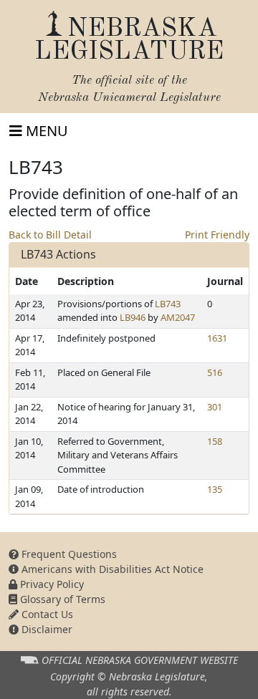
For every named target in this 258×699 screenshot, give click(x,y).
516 (214, 372)
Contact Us (46, 614)
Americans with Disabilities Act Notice (111, 569)
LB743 (168, 303)
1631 (217, 338)
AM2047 (178, 317)
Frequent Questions (68, 554)
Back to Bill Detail (50, 234)
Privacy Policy (50, 584)
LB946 (132, 317)
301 (214, 406)
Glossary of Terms (61, 599)
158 (214, 441)
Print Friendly (217, 234)
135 (214, 489)
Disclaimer (45, 629)
